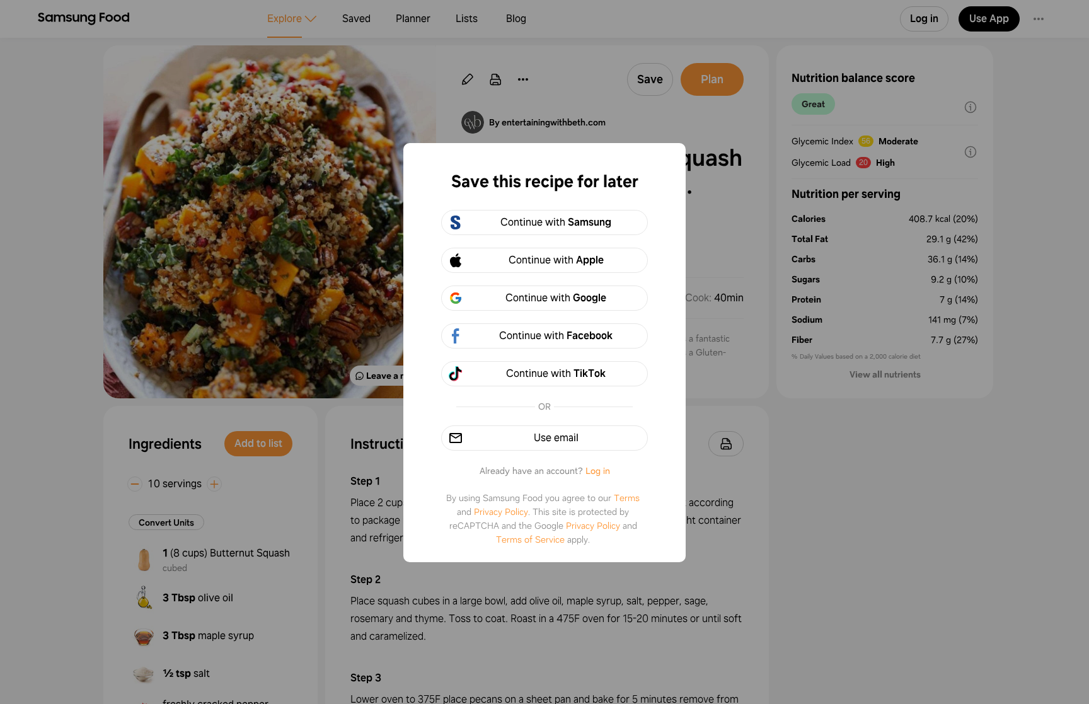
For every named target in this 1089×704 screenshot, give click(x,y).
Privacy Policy (501, 511)
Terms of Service (530, 539)
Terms (627, 498)
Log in (597, 470)
